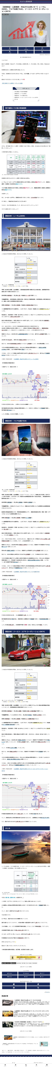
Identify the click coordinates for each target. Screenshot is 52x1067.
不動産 (24, 963)
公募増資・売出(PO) (6, 963)
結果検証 (19, 963)
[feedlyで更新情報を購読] (14, 987)
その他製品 (29, 963)
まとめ (16, 99)
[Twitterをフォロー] (38, 984)
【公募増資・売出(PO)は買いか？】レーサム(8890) (26, 359)
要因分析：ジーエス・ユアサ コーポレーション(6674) (26, 97)
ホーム (13, 1062)
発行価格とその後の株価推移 (21, 91)
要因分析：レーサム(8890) (20, 93)
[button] (48, 493)
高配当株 (14, 963)
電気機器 (35, 963)
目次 (24, 88)
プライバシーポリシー (38, 1062)
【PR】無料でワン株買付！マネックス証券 (12, 83)
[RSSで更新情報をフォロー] (38, 987)
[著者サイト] (14, 984)
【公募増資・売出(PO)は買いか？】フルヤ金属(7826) (27, 571)
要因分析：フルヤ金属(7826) (21, 95)
